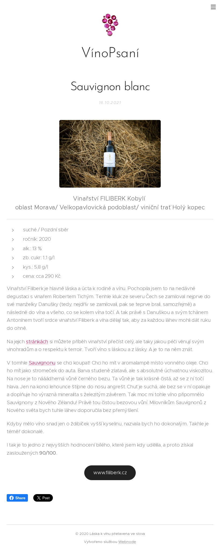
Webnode (127, 541)
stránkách (37, 341)
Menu (213, 6)
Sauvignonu (42, 363)
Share (20, 498)
